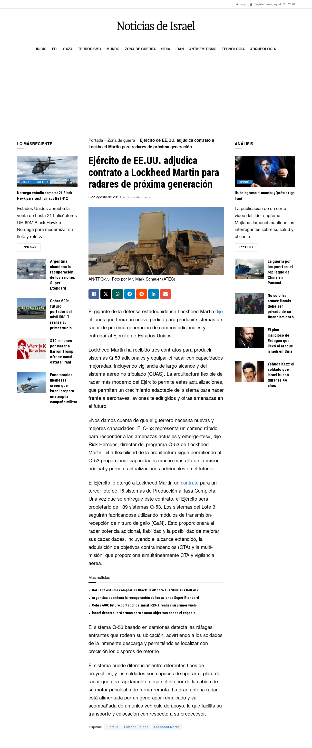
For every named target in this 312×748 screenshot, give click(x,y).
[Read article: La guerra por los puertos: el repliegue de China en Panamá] (249, 269)
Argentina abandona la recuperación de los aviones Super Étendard (145, 598)
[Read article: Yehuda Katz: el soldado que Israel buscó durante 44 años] (249, 371)
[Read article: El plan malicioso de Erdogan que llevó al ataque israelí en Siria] (249, 337)
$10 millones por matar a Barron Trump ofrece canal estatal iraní (61, 351)
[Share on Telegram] (129, 294)
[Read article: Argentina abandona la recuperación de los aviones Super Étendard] (31, 269)
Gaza (68, 48)
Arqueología (263, 48)
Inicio (41, 48)
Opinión (245, 182)
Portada (95, 140)
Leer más (31, 247)
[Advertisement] (156, 96)
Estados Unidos (136, 727)
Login (243, 4)
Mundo (113, 48)
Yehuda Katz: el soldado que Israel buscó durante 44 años (281, 375)
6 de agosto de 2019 (104, 196)
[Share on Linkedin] (153, 294)
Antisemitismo (202, 48)
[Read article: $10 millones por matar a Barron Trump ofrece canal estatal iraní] (31, 348)
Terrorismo (89, 48)
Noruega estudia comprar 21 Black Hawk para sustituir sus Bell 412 (145, 590)
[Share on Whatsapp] (117, 294)
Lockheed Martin (167, 727)
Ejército (112, 727)
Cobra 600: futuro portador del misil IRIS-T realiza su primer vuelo (144, 605)
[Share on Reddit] (141, 294)
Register (259, 4)
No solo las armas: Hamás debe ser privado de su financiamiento (281, 306)
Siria (165, 48)
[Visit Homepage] (156, 25)
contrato (190, 482)
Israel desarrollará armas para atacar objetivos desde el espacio (143, 613)
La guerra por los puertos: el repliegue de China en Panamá (280, 272)
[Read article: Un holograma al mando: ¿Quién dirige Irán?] (265, 171)
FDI (55, 48)
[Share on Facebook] (93, 294)
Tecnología (233, 48)
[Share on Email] (165, 294)
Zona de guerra (140, 48)
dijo (219, 311)
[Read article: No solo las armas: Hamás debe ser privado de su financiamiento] (249, 303)
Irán (180, 48)
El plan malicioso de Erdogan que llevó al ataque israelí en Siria (280, 340)
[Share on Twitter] (105, 294)
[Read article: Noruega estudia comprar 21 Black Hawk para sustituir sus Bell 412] (47, 171)
